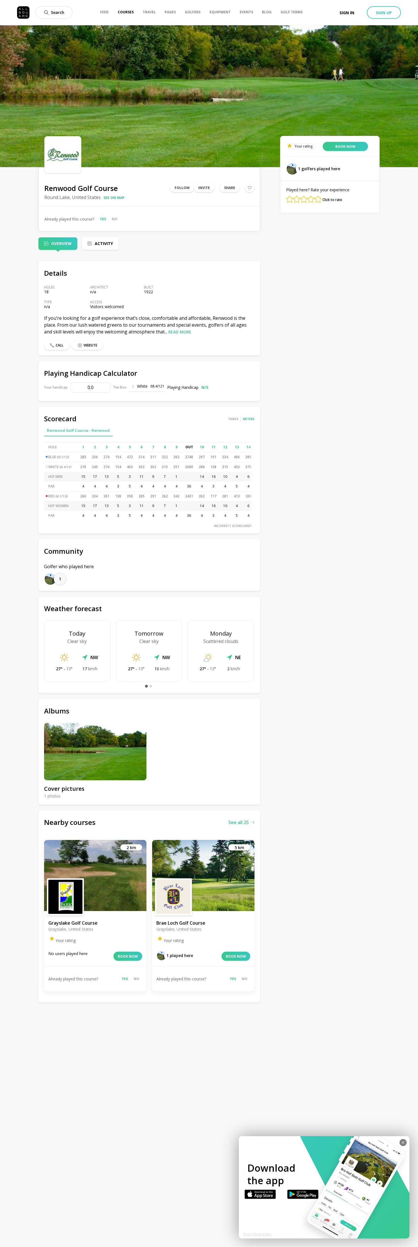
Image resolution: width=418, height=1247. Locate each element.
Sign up (384, 12)
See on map (114, 197)
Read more (179, 332)
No (114, 219)
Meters (248, 419)
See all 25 (238, 822)
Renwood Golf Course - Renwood (78, 430)
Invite (204, 187)
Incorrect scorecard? (233, 526)
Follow (182, 187)
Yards (233, 419)
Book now (128, 956)
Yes (103, 219)
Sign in (347, 12)
